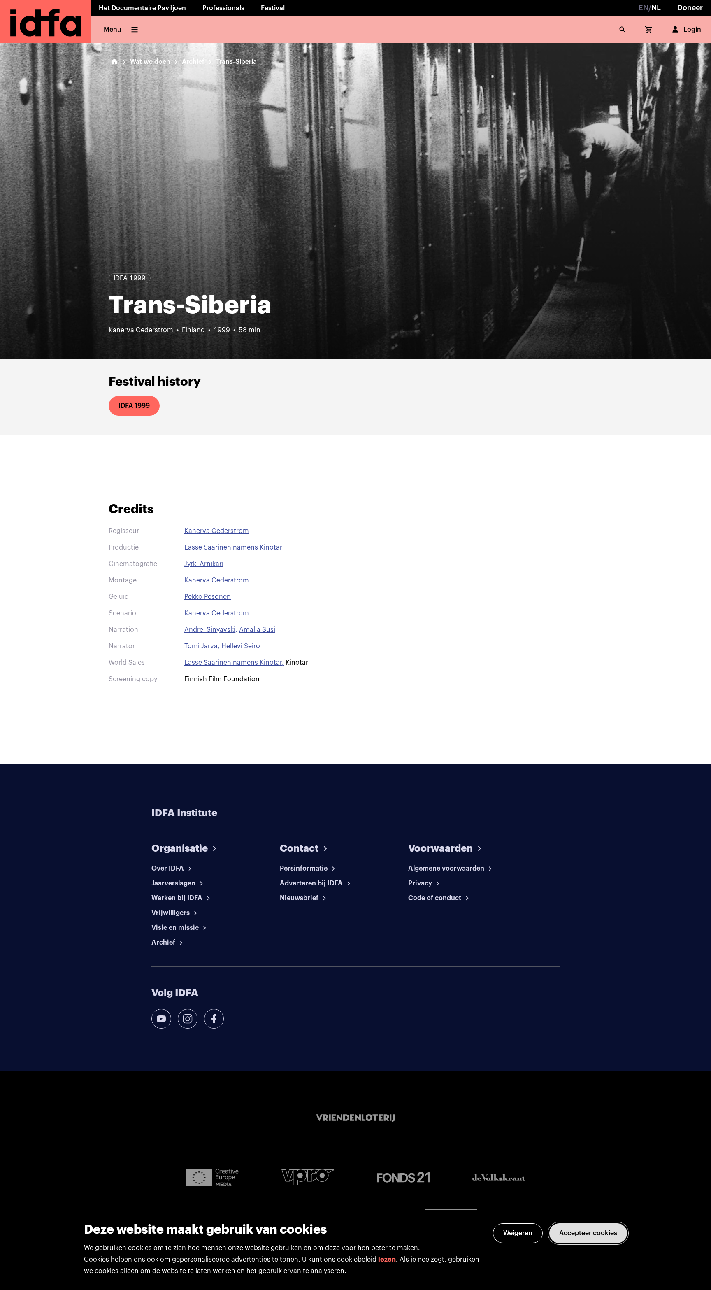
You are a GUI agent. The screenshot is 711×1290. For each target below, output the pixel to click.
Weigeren (517, 1233)
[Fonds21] (403, 1177)
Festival (273, 8)
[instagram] (188, 1019)
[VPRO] (307, 1177)
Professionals (223, 8)
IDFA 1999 (134, 406)
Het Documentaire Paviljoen (142, 8)
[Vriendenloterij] (355, 1118)
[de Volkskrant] (498, 1177)
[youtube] (161, 1019)
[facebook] (214, 1019)
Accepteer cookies (588, 1233)
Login (692, 29)
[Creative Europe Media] (212, 1177)
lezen (387, 1259)
